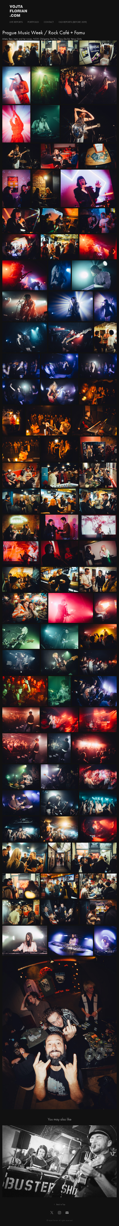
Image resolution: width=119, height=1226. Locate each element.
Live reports (16, 22)
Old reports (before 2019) (73, 22)
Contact (49, 22)
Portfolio (33, 22)
